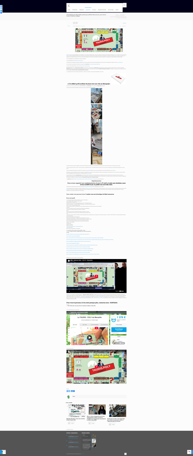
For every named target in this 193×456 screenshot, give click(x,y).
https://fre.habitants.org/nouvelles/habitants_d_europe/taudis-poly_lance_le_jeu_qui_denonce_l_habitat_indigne (82, 254)
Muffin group (83, 453)
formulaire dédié (89, 173)
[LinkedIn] (1, 11)
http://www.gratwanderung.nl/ (71, 226)
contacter (114, 170)
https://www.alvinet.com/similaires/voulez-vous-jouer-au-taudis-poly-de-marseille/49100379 (79, 248)
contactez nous (120, 62)
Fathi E (74, 396)
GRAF (68, 189)
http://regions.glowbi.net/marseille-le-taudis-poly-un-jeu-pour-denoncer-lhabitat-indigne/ (79, 250)
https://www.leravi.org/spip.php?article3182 (72, 243)
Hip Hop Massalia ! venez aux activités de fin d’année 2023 (75, 419)
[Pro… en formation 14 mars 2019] (3, 452)
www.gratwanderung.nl (79, 226)
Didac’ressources (109, 194)
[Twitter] (1, 8)
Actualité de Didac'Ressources (120, 15)
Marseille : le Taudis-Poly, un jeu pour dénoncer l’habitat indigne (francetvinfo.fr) (77, 234)
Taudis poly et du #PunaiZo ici (79, 60)
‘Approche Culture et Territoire (87, 186)
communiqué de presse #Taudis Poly (94, 64)
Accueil (117, 14)
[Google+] (1, 9)
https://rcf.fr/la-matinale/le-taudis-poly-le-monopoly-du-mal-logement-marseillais (78, 252)
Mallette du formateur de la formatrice (73, 443)
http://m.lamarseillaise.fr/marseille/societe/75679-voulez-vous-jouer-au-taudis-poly (78, 241)
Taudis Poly (68, 54)
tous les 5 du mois (99, 297)
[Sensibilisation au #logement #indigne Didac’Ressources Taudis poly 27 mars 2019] (190, 452)
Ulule (92, 297)
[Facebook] (1, 6)
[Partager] (1, 13)
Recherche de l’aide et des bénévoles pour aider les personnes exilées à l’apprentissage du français (116, 420)
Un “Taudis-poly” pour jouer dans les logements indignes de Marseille (82, 305)
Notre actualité (122, 14)
